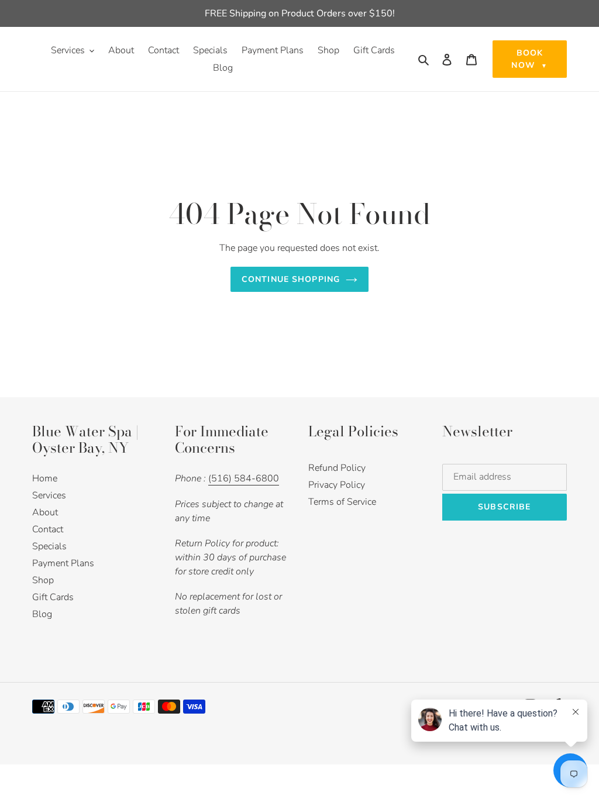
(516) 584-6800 (243, 478)
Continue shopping (291, 279)
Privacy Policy (336, 484)
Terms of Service (342, 501)
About (45, 512)
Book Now (529, 59)
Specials (49, 546)
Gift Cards (53, 597)
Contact (47, 529)
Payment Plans (63, 563)
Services (49, 495)
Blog (42, 614)
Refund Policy (337, 468)
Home (44, 478)
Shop (43, 580)
